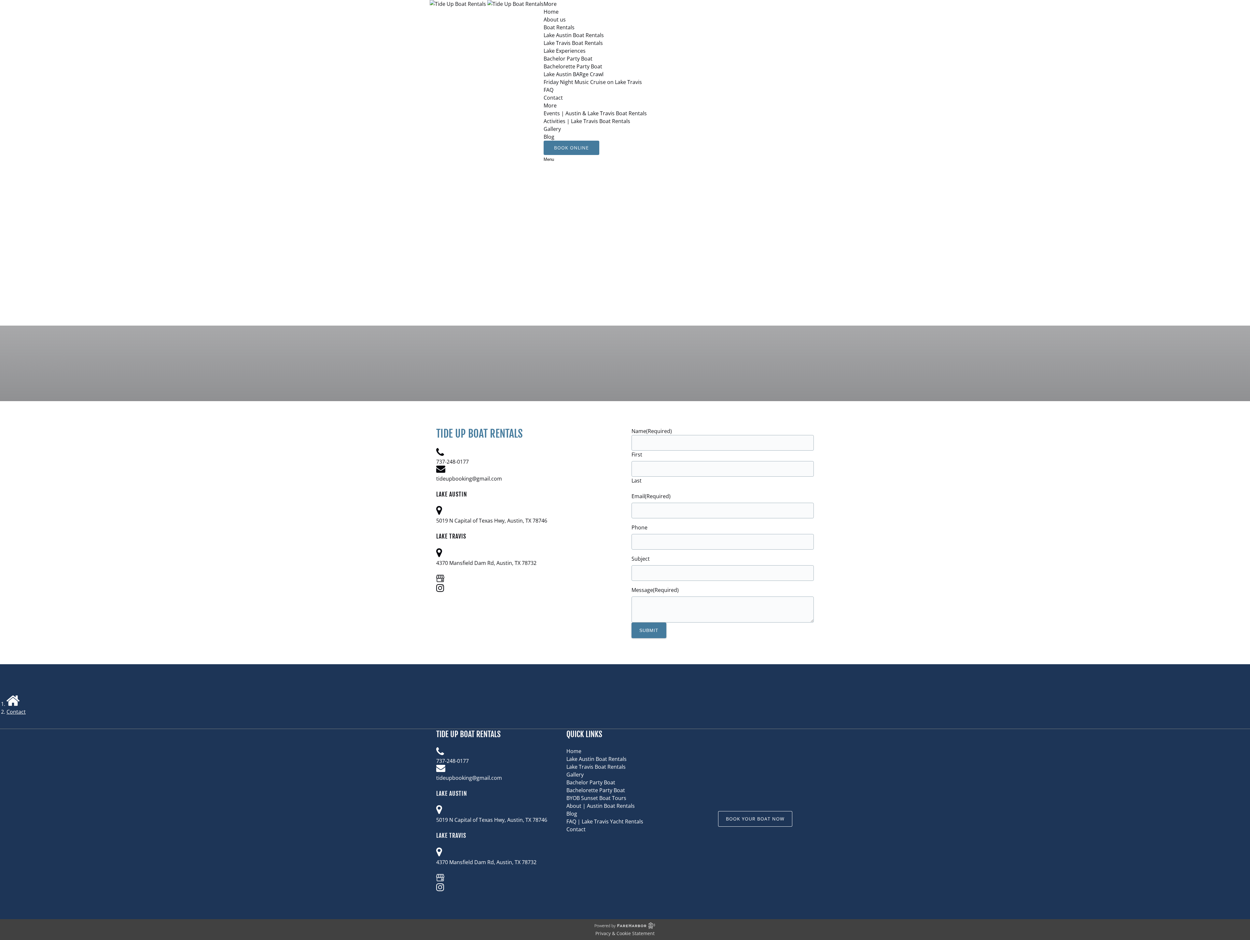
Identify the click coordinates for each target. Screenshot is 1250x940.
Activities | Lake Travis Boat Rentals (587, 121)
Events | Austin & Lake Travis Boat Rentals (595, 113)
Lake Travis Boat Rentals (573, 43)
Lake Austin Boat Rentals (574, 35)
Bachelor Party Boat (568, 58)
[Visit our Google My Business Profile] (440, 580)
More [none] (550, 105)
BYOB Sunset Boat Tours (596, 798)
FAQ (548, 89)
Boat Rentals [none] (559, 27)
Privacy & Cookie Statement (625, 933)
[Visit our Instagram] (440, 590)
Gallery (552, 129)
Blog (549, 136)
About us (555, 19)
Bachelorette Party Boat (573, 66)
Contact (553, 97)
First (637, 454)
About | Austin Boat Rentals (600, 805)
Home (551, 11)
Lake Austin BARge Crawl (574, 74)
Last (637, 480)
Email (651, 496)
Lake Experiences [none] (565, 50)
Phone (639, 527)
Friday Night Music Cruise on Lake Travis (593, 82)
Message (655, 590)
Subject (641, 558)
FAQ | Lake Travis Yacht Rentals (604, 821)
